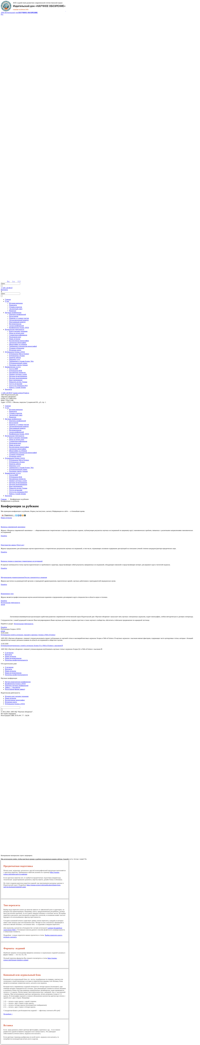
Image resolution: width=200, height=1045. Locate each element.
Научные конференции (13, 312)
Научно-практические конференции (18, 682)
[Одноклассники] (23, 515)
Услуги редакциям (15, 384)
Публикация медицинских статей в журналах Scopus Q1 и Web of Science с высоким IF (32, 645)
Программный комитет (17, 322)
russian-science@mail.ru (21, 393)
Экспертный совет (15, 309)
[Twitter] (16, 515)
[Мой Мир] (25, 515)
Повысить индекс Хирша (18, 382)
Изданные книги (15, 350)
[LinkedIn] (18, 515)
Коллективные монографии (19, 341)
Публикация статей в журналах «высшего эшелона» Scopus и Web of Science (28, 635)
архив (3, 604)
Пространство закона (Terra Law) (12, 545)
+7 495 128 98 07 (7, 288)
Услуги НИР (13, 369)
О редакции (9, 653)
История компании (16, 303)
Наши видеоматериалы (13, 658)
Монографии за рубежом (18, 344)
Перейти (4, 536)
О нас (7, 301)
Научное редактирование (18, 376)
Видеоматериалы (15, 324)
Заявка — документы (12, 687)
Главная (8, 299)
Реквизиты (13, 305)
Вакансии (12, 311)
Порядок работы (15, 357)
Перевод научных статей (18, 374)
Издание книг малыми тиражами (17, 696)
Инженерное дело (7, 594)
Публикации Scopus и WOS (15, 352)
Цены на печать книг (16, 333)
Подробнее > (8, 1014)
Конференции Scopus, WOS (19, 327)
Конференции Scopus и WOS (15, 684)
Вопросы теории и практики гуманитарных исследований (21, 561)
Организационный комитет (19, 320)
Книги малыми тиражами (18, 331)
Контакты (4, 290)
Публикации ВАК (15, 370)
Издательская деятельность (14, 329)
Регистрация (13, 316)
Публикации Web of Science (19, 354)
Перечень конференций (17, 314)
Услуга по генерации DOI (18, 385)
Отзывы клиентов (15, 307)
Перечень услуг (14, 359)
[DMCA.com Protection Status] (100, 848)
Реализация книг (15, 337)
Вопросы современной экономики (13, 527)
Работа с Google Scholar (17, 387)
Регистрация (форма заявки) (15, 689)
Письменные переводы (17, 372)
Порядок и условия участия (19, 318)
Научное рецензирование (18, 378)
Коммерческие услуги (13, 367)
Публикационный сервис (18, 363)
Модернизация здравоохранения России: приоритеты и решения (24, 577)
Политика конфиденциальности (16, 660)
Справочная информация (18, 335)
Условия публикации (16, 348)
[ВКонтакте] (20, 515)
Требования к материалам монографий (23, 346)
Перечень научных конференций (16, 685)
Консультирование (15, 380)
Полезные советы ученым (18, 365)
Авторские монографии (17, 342)
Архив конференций (16, 326)
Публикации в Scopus (17, 356)
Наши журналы (14, 339)
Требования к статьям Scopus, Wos (21, 361)
